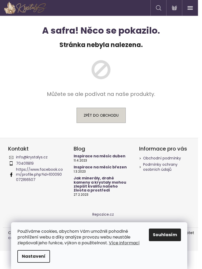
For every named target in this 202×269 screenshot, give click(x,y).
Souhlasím (165, 235)
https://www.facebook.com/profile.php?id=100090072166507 (39, 174)
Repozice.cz (103, 214)
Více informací (124, 243)
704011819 (25, 163)
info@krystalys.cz (32, 157)
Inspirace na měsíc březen (100, 167)
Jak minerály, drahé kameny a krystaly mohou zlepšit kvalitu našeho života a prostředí (100, 184)
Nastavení (34, 256)
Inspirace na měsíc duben (99, 156)
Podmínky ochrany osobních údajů (160, 167)
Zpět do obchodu (101, 115)
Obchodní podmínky (162, 158)
